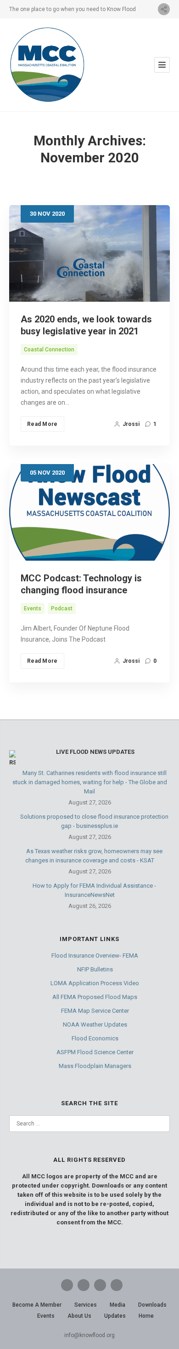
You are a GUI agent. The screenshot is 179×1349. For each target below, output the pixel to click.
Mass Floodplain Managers (95, 1065)
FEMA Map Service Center (95, 1010)
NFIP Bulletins (95, 969)
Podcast (62, 608)
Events (32, 608)
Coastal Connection (49, 349)
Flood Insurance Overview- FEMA (94, 955)
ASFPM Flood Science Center (95, 1052)
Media (117, 1305)
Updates (115, 1316)
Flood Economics (95, 1038)
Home (146, 1316)
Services (85, 1305)
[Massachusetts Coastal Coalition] (47, 65)
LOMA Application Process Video (94, 983)
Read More (42, 424)
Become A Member (37, 1305)
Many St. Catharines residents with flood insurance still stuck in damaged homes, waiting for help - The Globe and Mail (89, 782)
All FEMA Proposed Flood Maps (94, 996)
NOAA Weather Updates (95, 1024)
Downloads (152, 1305)
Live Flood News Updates (95, 751)
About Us (79, 1316)
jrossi (131, 424)
